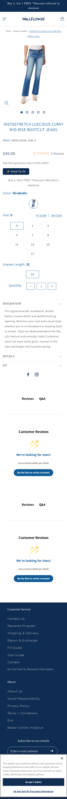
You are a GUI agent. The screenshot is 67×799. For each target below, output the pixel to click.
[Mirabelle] (33, 204)
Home (8, 31)
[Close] (62, 758)
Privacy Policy (18, 705)
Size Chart (56, 215)
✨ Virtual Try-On (16, 171)
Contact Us (16, 618)
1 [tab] (22, 113)
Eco (10, 720)
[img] (35, 153)
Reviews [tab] (28, 398)
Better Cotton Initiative (25, 727)
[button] (5, 19)
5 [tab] (45, 113)
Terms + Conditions (22, 713)
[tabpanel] (33, 76)
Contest (13, 662)
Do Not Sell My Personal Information (30, 669)
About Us (14, 691)
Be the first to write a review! (33, 472)
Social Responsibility (23, 698)
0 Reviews (57, 154)
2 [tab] (28, 113)
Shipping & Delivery (22, 633)
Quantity (15, 285)
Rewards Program (21, 625)
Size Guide (15, 655)
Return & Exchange (22, 640)
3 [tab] (33, 113)
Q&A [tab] (42, 398)
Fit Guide (41, 215)
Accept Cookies (33, 782)
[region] (33, 775)
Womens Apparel (20, 31)
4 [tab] (39, 113)
